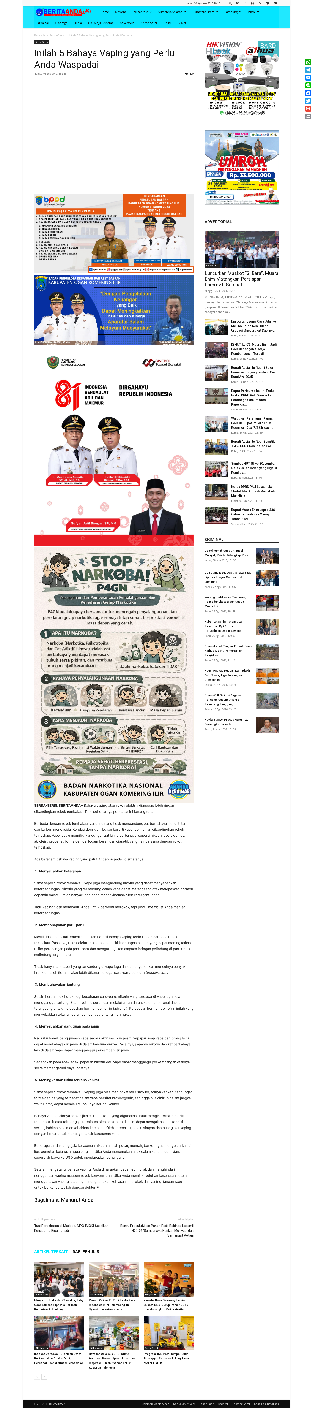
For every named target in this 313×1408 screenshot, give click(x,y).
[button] (230, 3)
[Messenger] (308, 77)
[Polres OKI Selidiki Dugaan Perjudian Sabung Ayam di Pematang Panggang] (267, 701)
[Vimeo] (267, 3)
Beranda (39, 35)
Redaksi (223, 1404)
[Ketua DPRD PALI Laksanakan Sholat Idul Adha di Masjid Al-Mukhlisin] (216, 492)
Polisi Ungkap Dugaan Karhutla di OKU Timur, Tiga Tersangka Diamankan (227, 675)
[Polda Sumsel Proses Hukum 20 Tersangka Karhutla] (267, 725)
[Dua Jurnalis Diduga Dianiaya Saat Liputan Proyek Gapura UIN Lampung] (267, 578)
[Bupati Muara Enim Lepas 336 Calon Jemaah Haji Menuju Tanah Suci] (216, 515)
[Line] (308, 85)
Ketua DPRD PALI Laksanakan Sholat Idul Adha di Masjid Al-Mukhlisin (253, 491)
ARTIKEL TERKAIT (51, 1251)
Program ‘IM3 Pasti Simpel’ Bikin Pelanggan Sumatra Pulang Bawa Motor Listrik (166, 1358)
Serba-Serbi (149, 23)
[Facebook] (245, 3)
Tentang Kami (241, 1404)
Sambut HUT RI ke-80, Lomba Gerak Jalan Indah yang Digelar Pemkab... (254, 468)
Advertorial (127, 23)
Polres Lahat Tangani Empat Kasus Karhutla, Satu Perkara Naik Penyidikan (228, 650)
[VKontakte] (275, 3)
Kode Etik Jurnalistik (266, 1404)
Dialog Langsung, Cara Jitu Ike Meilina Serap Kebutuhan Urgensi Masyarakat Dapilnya (253, 326)
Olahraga (61, 23)
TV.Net (181, 23)
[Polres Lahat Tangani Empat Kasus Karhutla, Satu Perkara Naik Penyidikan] (267, 652)
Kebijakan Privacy (184, 1404)
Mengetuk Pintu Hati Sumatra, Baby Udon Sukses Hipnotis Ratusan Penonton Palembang (58, 1305)
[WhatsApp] (308, 62)
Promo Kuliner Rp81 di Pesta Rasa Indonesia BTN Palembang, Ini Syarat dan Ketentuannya (112, 1305)
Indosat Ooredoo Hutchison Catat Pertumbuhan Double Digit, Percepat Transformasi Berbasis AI (58, 1358)
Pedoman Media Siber (155, 1404)
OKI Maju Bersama (100, 23)
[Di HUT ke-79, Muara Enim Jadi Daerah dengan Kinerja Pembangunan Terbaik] (216, 350)
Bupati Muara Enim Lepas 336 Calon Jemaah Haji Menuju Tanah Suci (253, 514)
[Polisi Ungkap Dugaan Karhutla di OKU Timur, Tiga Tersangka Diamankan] (267, 676)
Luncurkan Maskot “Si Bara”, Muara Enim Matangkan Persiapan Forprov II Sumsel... (241, 279)
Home (104, 12)
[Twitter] (260, 3)
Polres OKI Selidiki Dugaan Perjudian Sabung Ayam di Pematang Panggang (223, 699)
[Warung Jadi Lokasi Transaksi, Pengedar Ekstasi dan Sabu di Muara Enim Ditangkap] (267, 603)
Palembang (42, 1294)
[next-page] (44, 1377)
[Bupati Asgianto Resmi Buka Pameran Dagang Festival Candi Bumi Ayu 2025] (216, 373)
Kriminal (43, 23)
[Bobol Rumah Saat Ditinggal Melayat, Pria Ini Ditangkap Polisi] (267, 556)
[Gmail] (308, 109)
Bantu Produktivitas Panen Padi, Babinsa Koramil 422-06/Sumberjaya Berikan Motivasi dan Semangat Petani (157, 1230)
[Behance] (237, 3)
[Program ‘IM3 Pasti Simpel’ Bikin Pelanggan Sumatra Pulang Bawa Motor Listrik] (169, 1333)
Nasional (121, 12)
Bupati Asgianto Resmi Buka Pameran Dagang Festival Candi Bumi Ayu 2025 (254, 372)
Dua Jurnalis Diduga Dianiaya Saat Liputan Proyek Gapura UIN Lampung (228, 577)
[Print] (308, 116)
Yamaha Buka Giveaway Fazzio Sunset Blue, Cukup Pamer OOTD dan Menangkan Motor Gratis (166, 1305)
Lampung (231, 12)
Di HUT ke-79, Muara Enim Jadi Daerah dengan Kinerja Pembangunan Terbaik (254, 349)
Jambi (251, 12)
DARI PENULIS (86, 1251)
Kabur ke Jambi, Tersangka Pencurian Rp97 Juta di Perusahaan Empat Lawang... (224, 626)
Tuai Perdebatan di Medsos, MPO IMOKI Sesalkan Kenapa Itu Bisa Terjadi (71, 1228)
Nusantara (141, 12)
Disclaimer (207, 1404)
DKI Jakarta (151, 1294)
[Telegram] (308, 70)
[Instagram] (252, 3)
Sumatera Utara (203, 12)
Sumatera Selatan (170, 12)
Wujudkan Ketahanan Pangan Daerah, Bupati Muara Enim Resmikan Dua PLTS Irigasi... (253, 423)
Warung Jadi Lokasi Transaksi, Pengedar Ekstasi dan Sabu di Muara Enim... (225, 601)
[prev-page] (37, 1377)
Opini (167, 23)
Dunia (78, 23)
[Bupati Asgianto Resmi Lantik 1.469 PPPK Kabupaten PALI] (216, 447)
